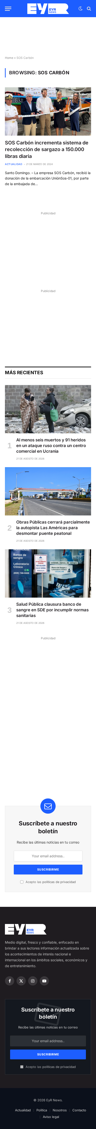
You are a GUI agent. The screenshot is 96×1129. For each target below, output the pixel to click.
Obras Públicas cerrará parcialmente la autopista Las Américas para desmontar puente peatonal (53, 528)
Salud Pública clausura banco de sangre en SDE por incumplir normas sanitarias (52, 610)
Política (41, 1110)
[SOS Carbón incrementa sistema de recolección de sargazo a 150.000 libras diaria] (48, 111)
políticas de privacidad (59, 882)
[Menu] (8, 8)
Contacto (79, 1110)
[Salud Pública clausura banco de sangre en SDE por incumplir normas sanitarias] (48, 573)
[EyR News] (48, 8)
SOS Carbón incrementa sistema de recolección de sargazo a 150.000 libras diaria (46, 149)
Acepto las (50, 882)
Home (9, 58)
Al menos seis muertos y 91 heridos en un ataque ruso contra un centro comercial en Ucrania (51, 445)
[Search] (88, 8)
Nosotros (60, 1110)
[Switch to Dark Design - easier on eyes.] (80, 8)
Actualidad (23, 1110)
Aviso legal (51, 1117)
